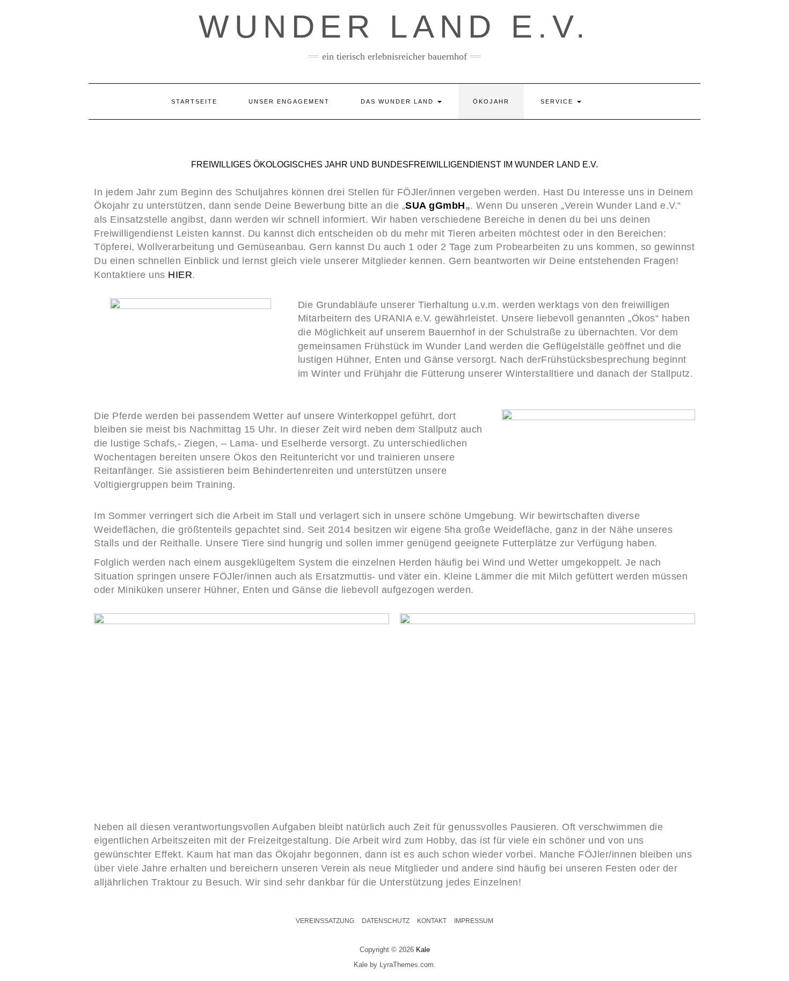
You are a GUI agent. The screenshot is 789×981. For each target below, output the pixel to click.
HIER (180, 274)
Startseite (194, 101)
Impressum (473, 921)
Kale (423, 950)
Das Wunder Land (398, 101)
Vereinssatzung (325, 921)
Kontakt (432, 921)
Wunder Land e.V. (394, 27)
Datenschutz (386, 921)
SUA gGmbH (435, 205)
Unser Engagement (289, 101)
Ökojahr (491, 101)
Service (558, 101)
